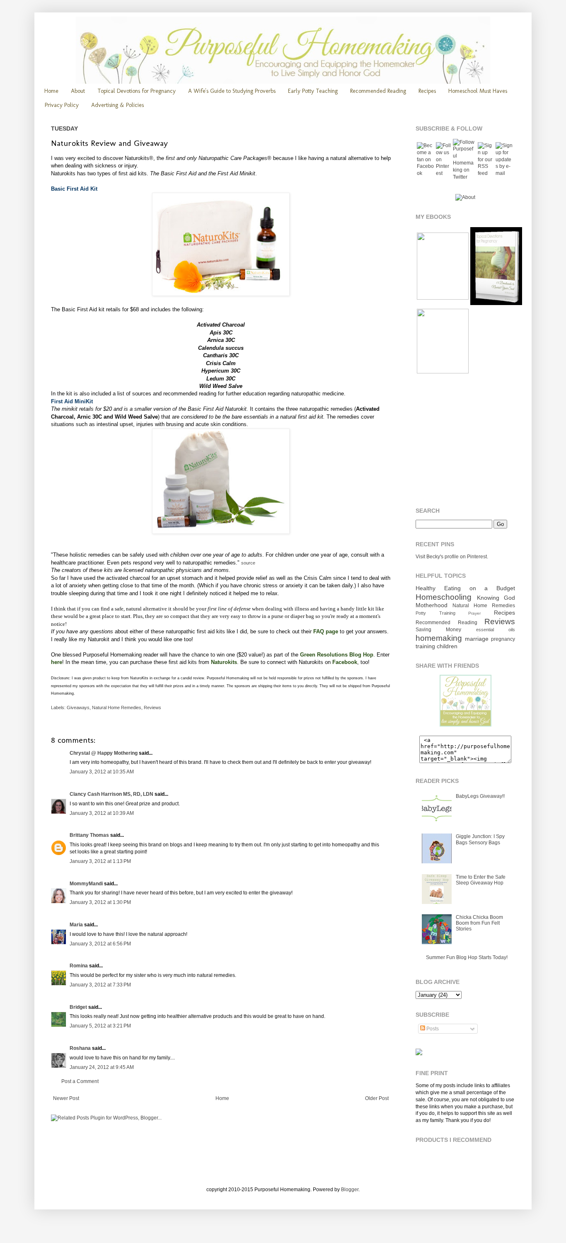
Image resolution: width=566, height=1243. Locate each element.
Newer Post (66, 1098)
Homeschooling (444, 597)
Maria (76, 925)
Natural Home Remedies (116, 707)
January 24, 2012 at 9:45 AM (102, 1067)
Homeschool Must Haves (477, 90)
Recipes (427, 90)
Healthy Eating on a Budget (465, 588)
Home (51, 90)
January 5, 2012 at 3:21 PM (100, 1026)
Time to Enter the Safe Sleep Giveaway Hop (481, 880)
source (248, 562)
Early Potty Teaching (313, 90)
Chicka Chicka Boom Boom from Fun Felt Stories (479, 923)
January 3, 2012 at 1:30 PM (100, 902)
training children (436, 646)
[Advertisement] (467, 441)
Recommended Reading (378, 90)
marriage (477, 638)
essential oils (495, 629)
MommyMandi (86, 884)
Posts (432, 1029)
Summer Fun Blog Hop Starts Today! (467, 957)
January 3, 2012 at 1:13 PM (100, 861)
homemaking (439, 638)
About (78, 90)
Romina (79, 966)
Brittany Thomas (89, 835)
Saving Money (438, 629)
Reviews (152, 707)
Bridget (78, 1007)
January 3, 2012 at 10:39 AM (102, 813)
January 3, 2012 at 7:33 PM (100, 985)
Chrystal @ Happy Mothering (104, 753)
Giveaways (78, 707)
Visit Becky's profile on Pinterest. (452, 557)
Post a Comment (80, 1081)
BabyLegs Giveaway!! (480, 796)
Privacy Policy (62, 105)
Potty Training (435, 613)
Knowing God (496, 597)
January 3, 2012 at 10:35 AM (102, 772)
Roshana (80, 1048)
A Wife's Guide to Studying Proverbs (232, 90)
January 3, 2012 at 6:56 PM (100, 944)
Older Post (377, 1098)
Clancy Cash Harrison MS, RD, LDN (111, 794)
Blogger (349, 1189)
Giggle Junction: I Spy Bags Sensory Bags (480, 839)
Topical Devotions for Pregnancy (136, 90)
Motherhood (431, 605)
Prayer (474, 613)
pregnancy (503, 639)
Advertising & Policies (117, 105)
